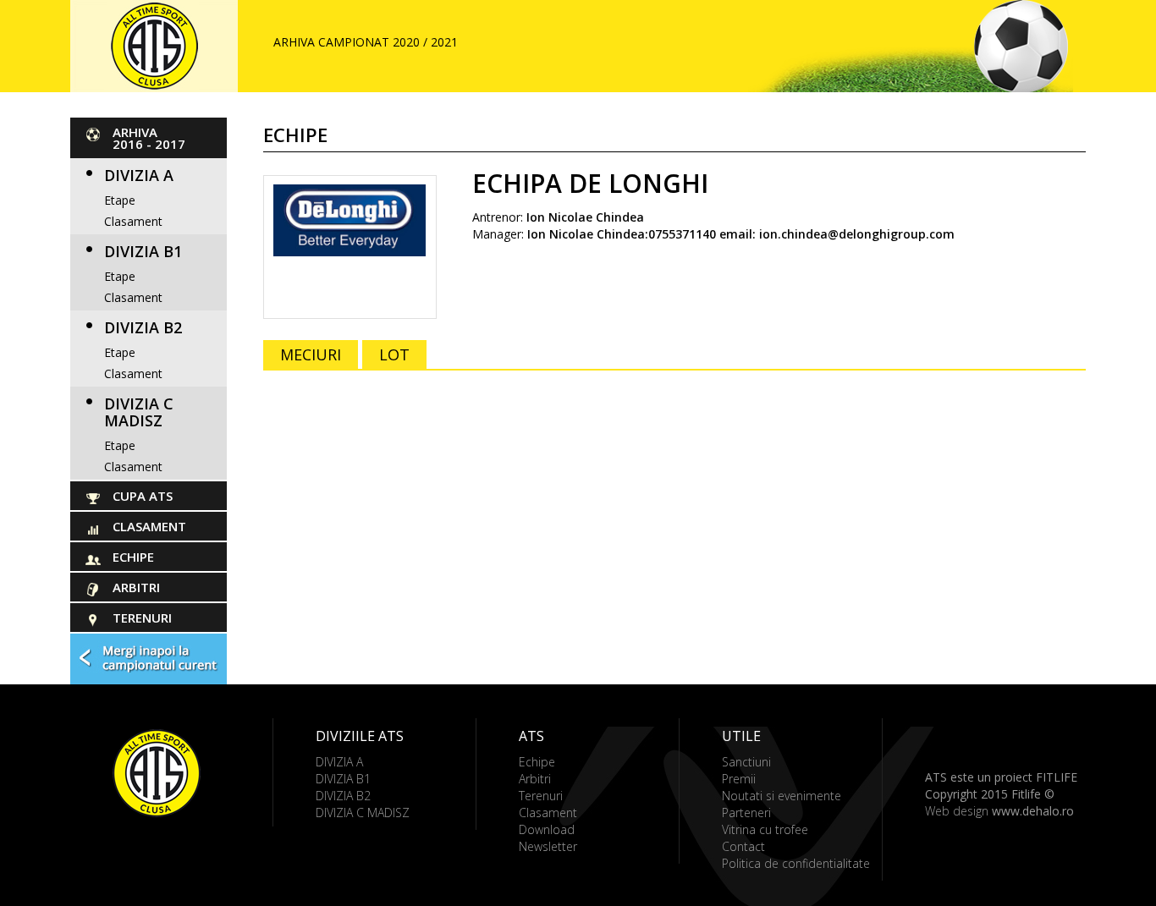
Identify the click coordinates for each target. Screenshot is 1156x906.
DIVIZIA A (138, 175)
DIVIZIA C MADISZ (138, 412)
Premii (739, 779)
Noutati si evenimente (781, 796)
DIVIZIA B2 (143, 327)
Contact (743, 846)
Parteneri (746, 812)
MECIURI (310, 354)
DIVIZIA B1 (143, 251)
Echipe (133, 556)
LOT (394, 354)
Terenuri (142, 617)
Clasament (133, 221)
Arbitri (136, 587)
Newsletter (548, 846)
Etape (119, 200)
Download (547, 829)
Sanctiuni (746, 762)
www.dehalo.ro (1033, 811)
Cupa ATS (143, 495)
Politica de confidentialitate (796, 863)
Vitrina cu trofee (765, 829)
